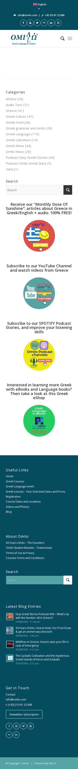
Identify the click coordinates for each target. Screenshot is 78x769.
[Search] (60, 38)
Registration (13, 496)
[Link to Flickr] (44, 23)
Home (9, 476)
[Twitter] (23, 726)
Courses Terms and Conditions (25, 558)
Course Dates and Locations (23, 501)
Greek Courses (15, 481)
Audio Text (14, 105)
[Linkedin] (16, 734)
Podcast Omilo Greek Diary (26, 163)
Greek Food (14, 122)
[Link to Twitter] (37, 23)
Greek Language (18, 134)
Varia (9, 169)
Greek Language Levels (20, 486)
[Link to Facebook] (23, 23)
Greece (11, 110)
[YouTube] (16, 726)
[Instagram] (30, 726)
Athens (11, 99)
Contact (10, 694)
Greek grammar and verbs (25, 128)
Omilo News (15, 151)
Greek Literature (18, 140)
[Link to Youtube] (30, 23)
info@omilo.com (27, 15)
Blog (8, 512)
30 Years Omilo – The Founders (25, 543)
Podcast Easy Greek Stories (27, 157)
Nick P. (53, 763)
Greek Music (15, 146)
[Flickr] (9, 734)
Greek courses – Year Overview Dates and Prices (35, 491)
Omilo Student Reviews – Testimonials (29, 548)
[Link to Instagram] (58, 23)
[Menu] (70, 38)
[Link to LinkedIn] (51, 23)
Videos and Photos (17, 507)
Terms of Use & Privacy (20, 553)
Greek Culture (16, 116)
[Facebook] (9, 726)
